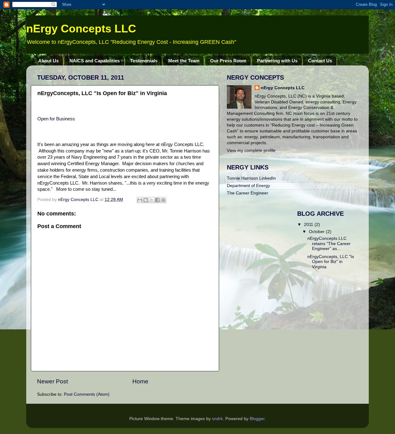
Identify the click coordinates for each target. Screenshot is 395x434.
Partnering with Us (277, 60)
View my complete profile (251, 150)
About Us (48, 60)
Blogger (257, 418)
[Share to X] (151, 200)
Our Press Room (228, 60)
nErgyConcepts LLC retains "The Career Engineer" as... (329, 243)
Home (140, 381)
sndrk (217, 418)
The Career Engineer (247, 193)
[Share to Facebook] (157, 200)
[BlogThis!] (146, 200)
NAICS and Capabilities (94, 60)
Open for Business (56, 118)
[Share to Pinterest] (163, 200)
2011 (309, 224)
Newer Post (52, 381)
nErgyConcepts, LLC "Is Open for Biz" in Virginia (330, 261)
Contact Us (320, 60)
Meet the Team (183, 60)
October (317, 231)
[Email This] (140, 200)
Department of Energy (248, 185)
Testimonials (143, 60)
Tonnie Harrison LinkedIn (251, 178)
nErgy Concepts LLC (81, 28)
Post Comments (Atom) (87, 394)
